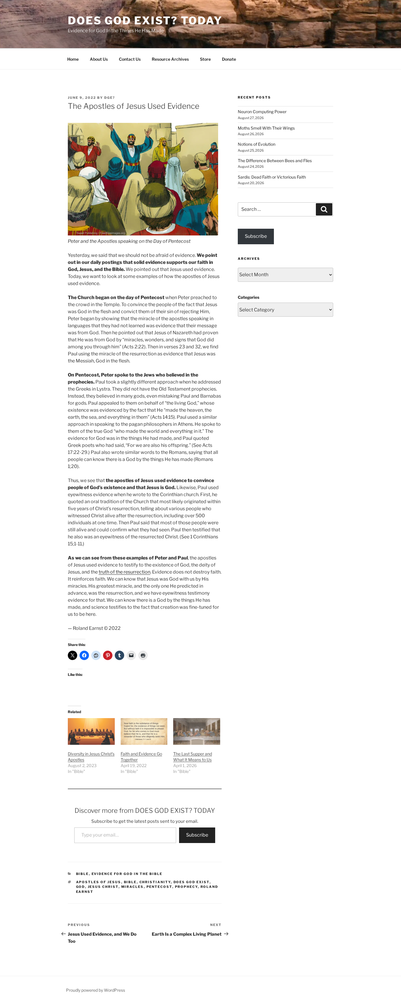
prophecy (186, 887)
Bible (82, 874)
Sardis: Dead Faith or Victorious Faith (272, 176)
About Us (99, 59)
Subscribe (197, 835)
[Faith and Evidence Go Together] (144, 731)
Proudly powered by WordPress (95, 990)
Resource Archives (170, 59)
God (80, 887)
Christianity (155, 882)
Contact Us (130, 59)
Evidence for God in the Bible (127, 874)
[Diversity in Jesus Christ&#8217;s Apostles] (91, 731)
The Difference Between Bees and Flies (275, 160)
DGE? (109, 98)
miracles (132, 887)
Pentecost (159, 887)
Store (205, 59)
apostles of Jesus (98, 882)
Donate (229, 59)
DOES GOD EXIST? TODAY (145, 20)
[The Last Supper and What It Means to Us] (196, 731)
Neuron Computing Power (262, 111)
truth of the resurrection (124, 572)
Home (73, 59)
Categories (248, 297)
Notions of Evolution (256, 144)
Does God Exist (191, 882)
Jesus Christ (103, 887)
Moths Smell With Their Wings (266, 128)
